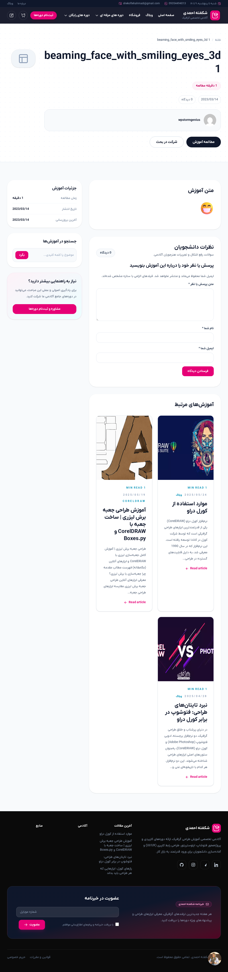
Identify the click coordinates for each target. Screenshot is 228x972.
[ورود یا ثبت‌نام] (11, 15)
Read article (198, 568)
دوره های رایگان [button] (79, 15)
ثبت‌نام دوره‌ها (43, 15)
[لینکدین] (216, 864)
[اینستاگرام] (193, 864)
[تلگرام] (204, 864)
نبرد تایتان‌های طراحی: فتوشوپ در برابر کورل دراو (186, 712)
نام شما (208, 328)
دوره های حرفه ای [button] (112, 15)
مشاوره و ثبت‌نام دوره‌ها (45, 309)
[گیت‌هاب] (181, 864)
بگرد (22, 255)
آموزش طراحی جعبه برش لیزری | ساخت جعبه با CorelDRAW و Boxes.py (116, 845)
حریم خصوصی (16, 957)
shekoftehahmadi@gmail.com (141, 3)
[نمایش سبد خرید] (23, 15)
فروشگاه (134, 15)
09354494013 (177, 3)
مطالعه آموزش (204, 142)
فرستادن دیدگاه (197, 371)
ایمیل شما (206, 348)
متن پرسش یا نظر (201, 284)
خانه (218, 40)
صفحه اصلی (166, 15)
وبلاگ (10, 3)
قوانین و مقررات (40, 957)
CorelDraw (134, 501)
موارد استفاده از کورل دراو (189, 507)
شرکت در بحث (166, 142)
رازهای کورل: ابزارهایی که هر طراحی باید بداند (116, 871)
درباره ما (22, 3)
